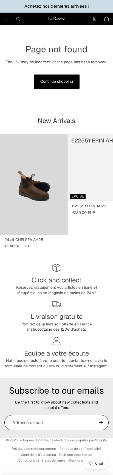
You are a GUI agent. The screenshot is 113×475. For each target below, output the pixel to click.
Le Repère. (26, 440)
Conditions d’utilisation (38, 455)
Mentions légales (81, 460)
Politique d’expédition (75, 455)
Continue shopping (56, 81)
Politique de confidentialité (80, 449)
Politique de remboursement (34, 449)
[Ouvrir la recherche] (18, 19)
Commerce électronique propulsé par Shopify (71, 440)
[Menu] (6, 19)
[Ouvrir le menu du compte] (94, 19)
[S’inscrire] (101, 422)
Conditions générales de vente (41, 460)
